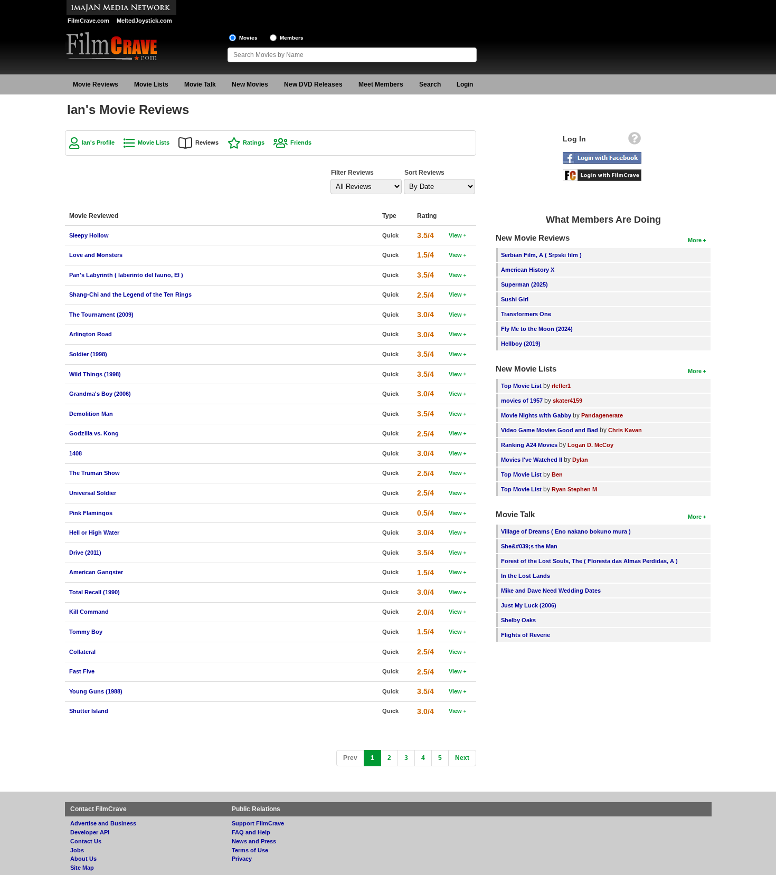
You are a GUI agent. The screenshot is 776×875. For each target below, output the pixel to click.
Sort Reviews (424, 172)
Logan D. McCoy (590, 445)
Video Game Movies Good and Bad (549, 430)
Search (430, 84)
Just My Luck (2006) (528, 605)
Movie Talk (200, 84)
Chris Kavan (625, 430)
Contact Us (85, 841)
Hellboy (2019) (521, 343)
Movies (248, 38)
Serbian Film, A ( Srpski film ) (541, 255)
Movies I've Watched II (531, 459)
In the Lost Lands (525, 576)
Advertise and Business (103, 823)
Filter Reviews (352, 172)
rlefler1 (561, 386)
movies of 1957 (522, 400)
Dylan (580, 459)
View (455, 235)
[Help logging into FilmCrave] (634, 141)
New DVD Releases (313, 84)
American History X (527, 270)
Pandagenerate (602, 415)
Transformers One (526, 314)
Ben (557, 474)
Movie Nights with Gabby (536, 415)
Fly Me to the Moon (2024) (537, 329)
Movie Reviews (95, 84)
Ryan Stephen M (574, 489)
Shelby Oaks (518, 620)
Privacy (242, 858)
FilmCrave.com (88, 20)
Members (292, 38)
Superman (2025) (524, 284)
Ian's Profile (98, 142)
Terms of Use (250, 850)
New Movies (250, 84)
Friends (300, 142)
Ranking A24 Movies (529, 445)
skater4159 (567, 400)
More (695, 240)
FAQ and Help (251, 832)
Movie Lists (151, 84)
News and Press (254, 841)
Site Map (82, 867)
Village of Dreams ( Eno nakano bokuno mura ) (566, 531)
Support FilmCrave (258, 823)
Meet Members (380, 84)
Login (465, 84)
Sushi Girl (514, 299)
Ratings (253, 142)
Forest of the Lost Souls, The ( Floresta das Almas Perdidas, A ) (589, 561)
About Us (83, 858)
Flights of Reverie (525, 635)
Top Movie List (521, 386)
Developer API (89, 832)
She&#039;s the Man (529, 546)
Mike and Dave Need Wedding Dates (551, 590)
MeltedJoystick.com (144, 20)
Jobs (77, 850)
